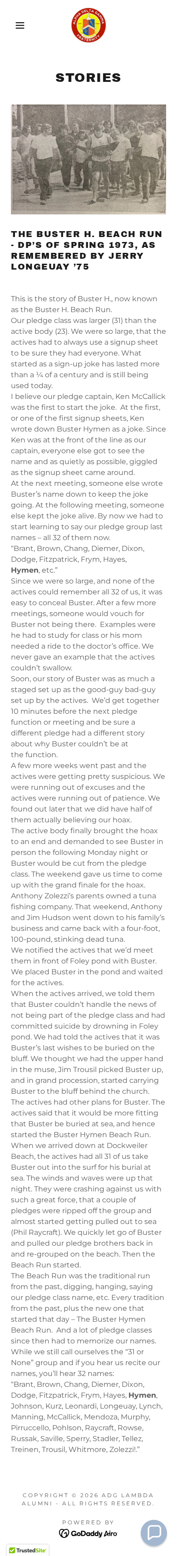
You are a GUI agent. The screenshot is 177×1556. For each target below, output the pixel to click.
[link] (88, 25)
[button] (14, 25)
